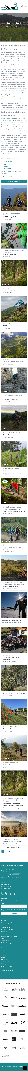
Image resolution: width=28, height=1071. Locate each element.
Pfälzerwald (7, 168)
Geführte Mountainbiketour (8, 925)
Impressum (4, 953)
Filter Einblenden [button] (15, 181)
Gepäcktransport (6, 927)
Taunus (6, 166)
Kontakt (3, 957)
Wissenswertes (5, 959)
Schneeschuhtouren (7, 616)
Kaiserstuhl (7, 163)
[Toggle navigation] (25, 6)
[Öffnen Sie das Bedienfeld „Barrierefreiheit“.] (24, 1068)
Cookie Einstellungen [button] (7, 970)
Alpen (14, 120)
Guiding (3, 938)
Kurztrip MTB (4, 931)
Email (2, 903)
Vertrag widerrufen (6, 966)
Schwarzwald (8, 161)
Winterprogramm (17, 616)
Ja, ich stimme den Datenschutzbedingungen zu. (14, 910)
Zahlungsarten (5, 964)
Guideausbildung (6, 943)
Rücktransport (5, 940)
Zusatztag (4, 934)
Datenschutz (4, 955)
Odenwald (7, 165)
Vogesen (3, 120)
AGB (2, 950)
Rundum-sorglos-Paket (7, 923)
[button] (22, 6)
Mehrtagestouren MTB (7, 929)
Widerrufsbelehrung (6, 961)
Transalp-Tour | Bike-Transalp (9, 936)
